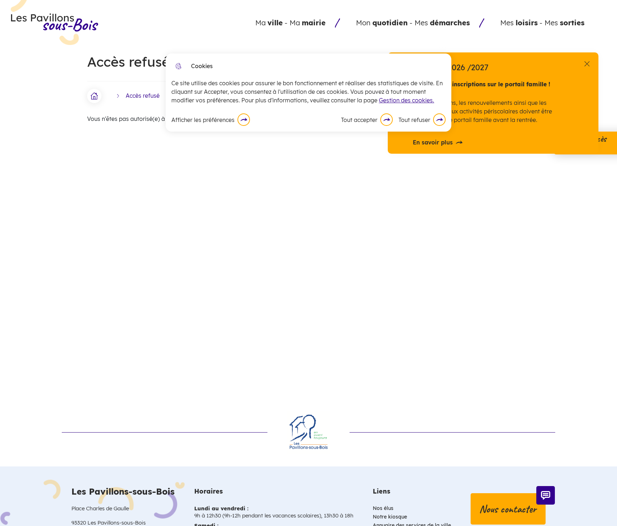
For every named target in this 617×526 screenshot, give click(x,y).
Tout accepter (359, 119)
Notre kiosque (390, 517)
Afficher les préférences (203, 119)
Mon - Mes (413, 22)
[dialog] (308, 92)
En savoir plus (433, 142)
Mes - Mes (542, 22)
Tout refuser (414, 119)
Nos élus (383, 508)
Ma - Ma (290, 22)
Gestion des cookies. (406, 100)
